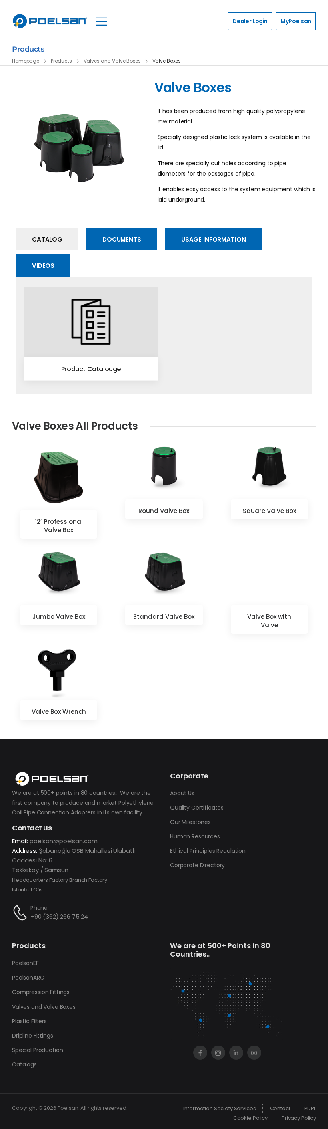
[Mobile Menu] (101, 21)
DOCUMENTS (121, 239)
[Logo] (50, 21)
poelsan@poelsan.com (63, 841)
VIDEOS (43, 265)
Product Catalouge (91, 369)
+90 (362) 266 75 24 (59, 916)
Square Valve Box (269, 511)
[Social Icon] (200, 1053)
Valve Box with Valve (269, 620)
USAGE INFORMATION (213, 239)
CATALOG (47, 239)
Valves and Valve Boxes (112, 60)
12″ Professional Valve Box (59, 525)
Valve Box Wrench (59, 711)
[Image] (91, 322)
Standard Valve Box (163, 616)
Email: (20, 841)
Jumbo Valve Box (58, 616)
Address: (24, 850)
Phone (39, 908)
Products (61, 60)
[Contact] (21, 913)
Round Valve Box (163, 511)
